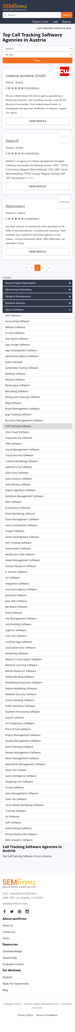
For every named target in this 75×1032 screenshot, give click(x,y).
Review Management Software (23, 752)
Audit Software (13, 362)
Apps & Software (14, 309)
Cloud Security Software (19, 455)
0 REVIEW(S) (31, 88)
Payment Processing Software (22, 711)
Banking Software (15, 373)
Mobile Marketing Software (21, 688)
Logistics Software (15, 630)
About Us (8, 925)
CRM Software (13, 443)
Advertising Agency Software (22, 356)
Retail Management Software (22, 758)
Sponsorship (10, 957)
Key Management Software (21, 618)
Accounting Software (17, 321)
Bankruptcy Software (17, 385)
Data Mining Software (18, 484)
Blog (5, 990)
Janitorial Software (16, 595)
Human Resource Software (20, 566)
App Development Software (21, 350)
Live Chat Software (16, 636)
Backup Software (15, 379)
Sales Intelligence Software (21, 776)
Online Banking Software (19, 700)
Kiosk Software (13, 612)
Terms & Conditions (46, 1015)
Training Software (15, 810)
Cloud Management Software (22, 449)
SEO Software (13, 315)
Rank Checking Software (19, 746)
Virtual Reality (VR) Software (21, 834)
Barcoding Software (16, 391)
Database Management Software (24, 496)
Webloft (12, 141)
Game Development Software (22, 537)
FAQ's (6, 938)
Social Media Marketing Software (24, 805)
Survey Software (14, 787)
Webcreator (15, 206)
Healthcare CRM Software (20, 554)
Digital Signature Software (20, 490)
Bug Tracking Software (18, 414)
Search (67, 15)
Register (66, 21)
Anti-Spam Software (16, 338)
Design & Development (18, 296)
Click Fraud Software (17, 432)
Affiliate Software (15, 327)
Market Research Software (20, 671)
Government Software (18, 548)
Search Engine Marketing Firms (41, 1004)
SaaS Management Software (21, 793)
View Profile (37, 121)
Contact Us (9, 931)
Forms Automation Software (21, 525)
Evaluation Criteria (13, 964)
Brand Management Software (22, 408)
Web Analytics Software (19, 840)
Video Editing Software (18, 828)
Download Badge (12, 951)
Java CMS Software (16, 601)
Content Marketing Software (21, 461)
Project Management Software (22, 735)
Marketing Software (16, 653)
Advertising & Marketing (18, 289)
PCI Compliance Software (19, 723)
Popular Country (40, 21)
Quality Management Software (23, 740)
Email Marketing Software (20, 513)
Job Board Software (16, 606)
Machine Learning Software (21, 665)
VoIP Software (13, 822)
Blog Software (13, 403)
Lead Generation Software (20, 647)
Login (55, 21)
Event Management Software (22, 519)
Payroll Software (14, 717)
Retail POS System (15, 770)
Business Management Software (24, 420)
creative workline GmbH (26, 76)
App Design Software (17, 344)
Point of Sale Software (18, 729)
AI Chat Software (15, 333)
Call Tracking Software (18, 426)
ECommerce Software (17, 507)
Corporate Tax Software (18, 437)
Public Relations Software (20, 706)
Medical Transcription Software (23, 659)
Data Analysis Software (18, 478)
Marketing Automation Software (23, 682)
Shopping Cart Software (19, 781)
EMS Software (13, 502)
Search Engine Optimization (20, 283)
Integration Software (17, 583)
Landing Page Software (18, 641)
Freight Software (14, 531)
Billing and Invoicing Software (22, 397)
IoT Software (12, 577)
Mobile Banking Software (19, 676)
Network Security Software (20, 694)
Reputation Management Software (25, 764)
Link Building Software (18, 624)
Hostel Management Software (22, 560)
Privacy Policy (25, 1015)
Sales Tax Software (16, 799)
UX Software (12, 816)
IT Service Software (16, 572)
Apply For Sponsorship (16, 983)
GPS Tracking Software (18, 542)
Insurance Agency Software (21, 589)
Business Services (15, 303)
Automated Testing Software (21, 367)
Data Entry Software (16, 472)
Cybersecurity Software (18, 467)
